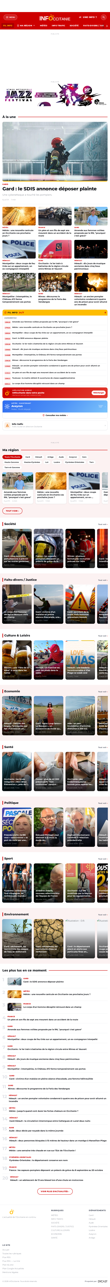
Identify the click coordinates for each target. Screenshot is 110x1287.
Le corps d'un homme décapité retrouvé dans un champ (52, 1007)
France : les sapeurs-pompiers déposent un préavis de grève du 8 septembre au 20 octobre (56, 1170)
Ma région (26, 25)
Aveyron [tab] (73, 457)
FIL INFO (7, 25)
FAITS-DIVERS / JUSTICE (62, 1226)
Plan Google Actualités (13, 1268)
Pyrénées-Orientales (98, 1226)
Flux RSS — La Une (11, 1261)
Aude (91, 1223)
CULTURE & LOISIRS (60, 1230)
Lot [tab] (46, 462)
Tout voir (12, 511)
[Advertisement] (55, 54)
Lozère (92, 1230)
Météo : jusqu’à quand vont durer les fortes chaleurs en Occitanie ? (43, 1111)
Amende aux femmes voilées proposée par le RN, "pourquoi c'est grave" (89, 233)
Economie (12, 691)
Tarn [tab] (91, 462)
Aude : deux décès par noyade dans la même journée (36, 1130)
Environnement (16, 914)
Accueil (5, 1250)
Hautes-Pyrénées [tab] (32, 462)
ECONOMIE (56, 1234)
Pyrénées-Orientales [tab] (74, 462)
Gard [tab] (27, 457)
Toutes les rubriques (11, 1253)
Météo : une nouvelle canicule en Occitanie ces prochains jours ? (17, 233)
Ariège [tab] (50, 457)
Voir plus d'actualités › (55, 1191)
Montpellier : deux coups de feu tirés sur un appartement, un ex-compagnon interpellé (18, 266)
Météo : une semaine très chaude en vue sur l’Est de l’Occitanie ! (42, 1150)
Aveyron (92, 1234)
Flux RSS (6, 1257)
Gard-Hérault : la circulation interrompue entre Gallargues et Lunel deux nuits (49, 1121)
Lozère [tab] (57, 462)
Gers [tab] (84, 457)
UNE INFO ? (88, 17)
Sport (8, 858)
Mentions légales (10, 1272)
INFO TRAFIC (58, 25)
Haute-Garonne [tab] (12, 462)
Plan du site (7, 1265)
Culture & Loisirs (17, 635)
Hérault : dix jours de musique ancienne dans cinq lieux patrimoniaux (89, 266)
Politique (11, 803)
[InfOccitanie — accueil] (55, 17)
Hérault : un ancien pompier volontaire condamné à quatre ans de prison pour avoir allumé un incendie (90, 300)
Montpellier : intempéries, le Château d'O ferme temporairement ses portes (17, 299)
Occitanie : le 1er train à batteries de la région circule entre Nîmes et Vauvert (53, 266)
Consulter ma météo (57, 415)
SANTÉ (54, 1238)
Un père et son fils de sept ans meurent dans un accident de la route (54, 233)
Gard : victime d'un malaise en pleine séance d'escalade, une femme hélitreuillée (51, 1078)
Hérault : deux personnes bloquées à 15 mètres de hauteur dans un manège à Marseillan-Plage (58, 1140)
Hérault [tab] (38, 457)
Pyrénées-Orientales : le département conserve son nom (38, 1160)
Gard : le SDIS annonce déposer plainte (49, 189)
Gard (91, 1215)
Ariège (92, 1238)
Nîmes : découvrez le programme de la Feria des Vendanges (52, 299)
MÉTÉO (43, 25)
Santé (8, 747)
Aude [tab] (61, 457)
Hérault (92, 1219)
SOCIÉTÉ (74, 25)
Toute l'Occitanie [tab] (12, 457)
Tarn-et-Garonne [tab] (12, 467)
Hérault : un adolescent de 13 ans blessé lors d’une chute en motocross (46, 1180)
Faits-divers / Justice (20, 580)
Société (10, 524)
